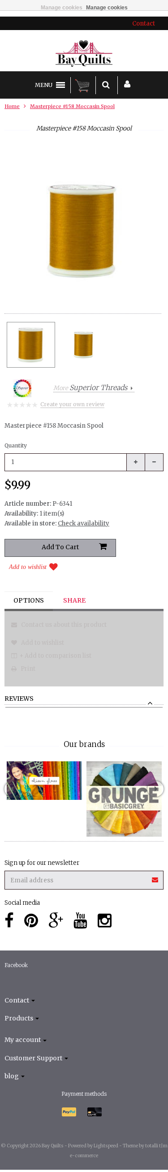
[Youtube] (80, 921)
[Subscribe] (84, 877)
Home (12, 106)
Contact (143, 23)
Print (27, 669)
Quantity (15, 445)
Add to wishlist (28, 567)
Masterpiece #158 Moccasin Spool (72, 106)
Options (28, 600)
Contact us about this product (63, 625)
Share (74, 600)
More (90, 388)
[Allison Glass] (44, 780)
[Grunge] (124, 799)
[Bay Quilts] (84, 53)
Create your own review (72, 404)
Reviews (19, 699)
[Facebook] (9, 921)
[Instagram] (105, 921)
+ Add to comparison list (55, 656)
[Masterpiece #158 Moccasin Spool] (31, 345)
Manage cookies (61, 7)
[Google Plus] (55, 921)
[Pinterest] (31, 921)
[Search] (105, 85)
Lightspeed (106, 1146)
